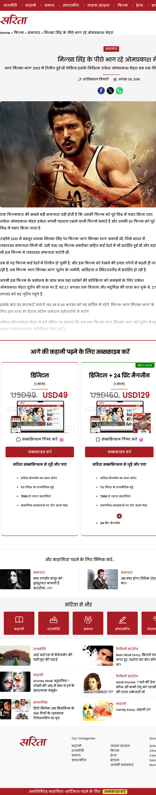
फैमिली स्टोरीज (127, 649)
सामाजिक (40, 702)
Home (5, 32)
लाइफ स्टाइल (98, 5)
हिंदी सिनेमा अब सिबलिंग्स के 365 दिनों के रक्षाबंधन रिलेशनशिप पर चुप (53, 713)
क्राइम (114, 760)
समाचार (33, 32)
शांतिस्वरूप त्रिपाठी (96, 79)
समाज (49, 5)
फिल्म (123, 5)
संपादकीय (71, 5)
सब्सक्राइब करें (40, 452)
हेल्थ (139, 5)
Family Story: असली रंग (133, 710)
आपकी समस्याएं (122, 765)
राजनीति (10, 5)
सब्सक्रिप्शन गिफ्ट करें (39, 439)
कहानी (30, 5)
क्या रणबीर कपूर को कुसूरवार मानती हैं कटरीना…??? (47, 583)
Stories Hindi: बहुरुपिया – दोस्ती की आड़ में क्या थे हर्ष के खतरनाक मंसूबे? (54, 686)
